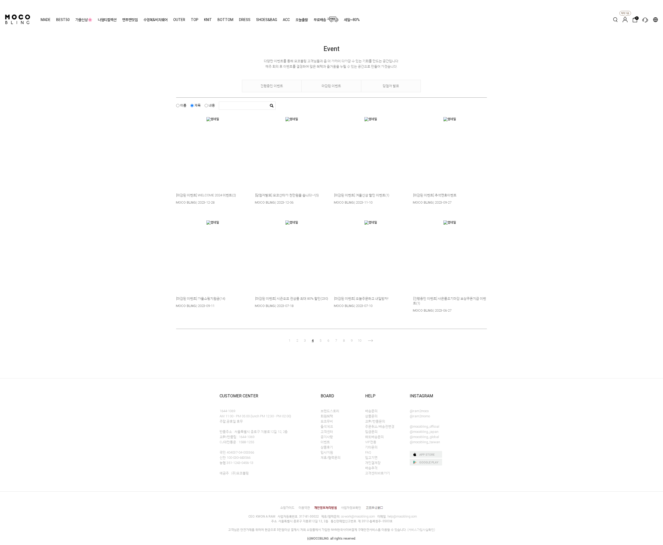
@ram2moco (419, 411)
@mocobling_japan (424, 432)
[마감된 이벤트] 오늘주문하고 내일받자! (361, 298)
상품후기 (327, 447)
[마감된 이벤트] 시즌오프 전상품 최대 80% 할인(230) (291, 298)
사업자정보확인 (351, 508)
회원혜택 (327, 416)
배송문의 (371, 411)
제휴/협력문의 (331, 458)
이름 (182, 105)
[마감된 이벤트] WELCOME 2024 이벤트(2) (206, 195)
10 (359, 340)
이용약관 (304, 508)
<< (279, 341)
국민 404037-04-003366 (237, 452)
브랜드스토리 (330, 411)
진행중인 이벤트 (272, 86)
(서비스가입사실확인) (421, 530)
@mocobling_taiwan (425, 442)
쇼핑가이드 (287, 508)
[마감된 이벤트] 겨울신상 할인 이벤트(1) (361, 195)
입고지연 (371, 458)
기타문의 (371, 447)
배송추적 (371, 468)
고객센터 (327, 432)
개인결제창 (373, 463)
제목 (197, 105)
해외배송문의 (374, 437)
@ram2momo (420, 416)
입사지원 (327, 452)
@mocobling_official (424, 426)
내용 (211, 105)
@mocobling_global (424, 437)
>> (384, 341)
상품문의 (371, 416)
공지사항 (327, 437)
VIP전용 (370, 442)
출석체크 (327, 426)
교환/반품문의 (375, 421)
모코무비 (327, 421)
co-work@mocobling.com (358, 516)
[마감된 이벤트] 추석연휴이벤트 (435, 195)
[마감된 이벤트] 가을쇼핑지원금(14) (200, 298)
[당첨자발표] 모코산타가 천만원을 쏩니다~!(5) (287, 195)
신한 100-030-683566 (235, 458)
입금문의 (371, 432)
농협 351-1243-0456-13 (236, 463)
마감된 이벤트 (331, 86)
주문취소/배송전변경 (379, 426)
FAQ (368, 452)
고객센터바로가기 (377, 473)
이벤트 (325, 442)
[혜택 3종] (625, 20)
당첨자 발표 (391, 86)
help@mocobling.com (402, 516)
